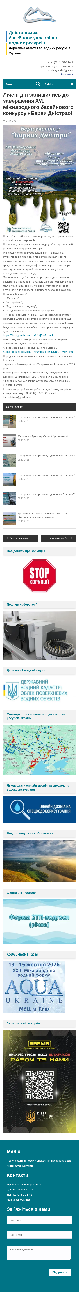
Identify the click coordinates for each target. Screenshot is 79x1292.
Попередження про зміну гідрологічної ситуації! (46, 416)
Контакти (27, 1165)
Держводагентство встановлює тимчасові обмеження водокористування (42, 515)
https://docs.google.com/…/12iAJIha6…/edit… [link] (29, 335)
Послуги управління (38, 1160)
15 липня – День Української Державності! (43, 436)
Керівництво (14, 1165)
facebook (67, 74)
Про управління (16, 1160)
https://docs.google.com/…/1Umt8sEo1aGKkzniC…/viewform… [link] (39, 351)
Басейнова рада (61, 1160)
